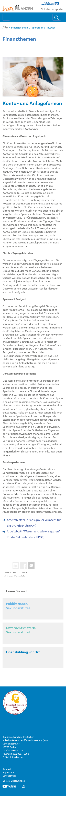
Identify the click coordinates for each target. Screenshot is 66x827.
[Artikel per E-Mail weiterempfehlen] (31, 565)
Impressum (8, 772)
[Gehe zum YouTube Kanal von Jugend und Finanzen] (9, 786)
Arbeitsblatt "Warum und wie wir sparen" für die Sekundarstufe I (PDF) (33, 534)
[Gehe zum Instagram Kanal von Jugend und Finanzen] (23, 786)
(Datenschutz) (19, 576)
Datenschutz (9, 775)
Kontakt (7, 769)
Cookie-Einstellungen (14, 780)
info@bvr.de (16, 757)
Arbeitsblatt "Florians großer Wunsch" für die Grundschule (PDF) (34, 523)
